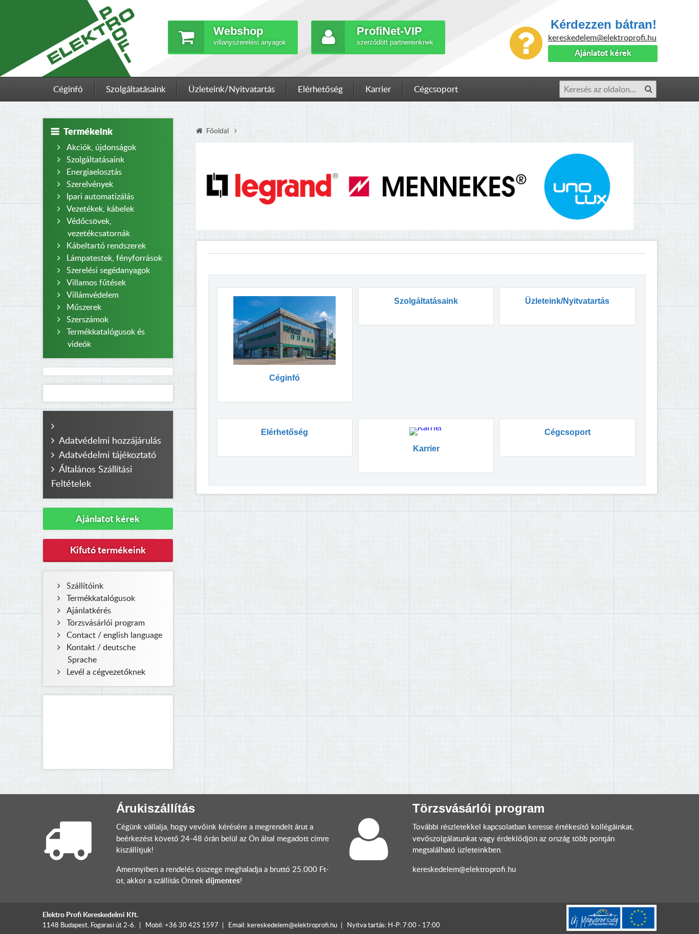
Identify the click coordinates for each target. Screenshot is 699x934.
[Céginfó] (284, 330)
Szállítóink (85, 585)
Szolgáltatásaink (136, 89)
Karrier (378, 89)
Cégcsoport (436, 89)
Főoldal (217, 130)
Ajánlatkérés (89, 610)
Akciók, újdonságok (101, 147)
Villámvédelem (93, 294)
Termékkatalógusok (101, 598)
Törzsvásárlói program (106, 622)
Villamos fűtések (96, 282)
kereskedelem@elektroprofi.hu (602, 37)
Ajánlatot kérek (603, 52)
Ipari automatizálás (100, 196)
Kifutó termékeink (108, 549)
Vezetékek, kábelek (100, 208)
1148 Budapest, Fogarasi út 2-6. (89, 924)
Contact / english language (114, 634)
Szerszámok (87, 319)
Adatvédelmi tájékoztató (107, 454)
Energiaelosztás (94, 171)
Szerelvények (90, 184)
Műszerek (84, 307)
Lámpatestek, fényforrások (114, 257)
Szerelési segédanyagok (108, 270)
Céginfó (68, 89)
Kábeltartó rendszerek (106, 245)
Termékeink (88, 131)
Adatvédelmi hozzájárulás (110, 440)
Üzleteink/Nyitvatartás (231, 89)
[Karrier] (426, 431)
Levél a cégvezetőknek (106, 671)
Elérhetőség (320, 89)
